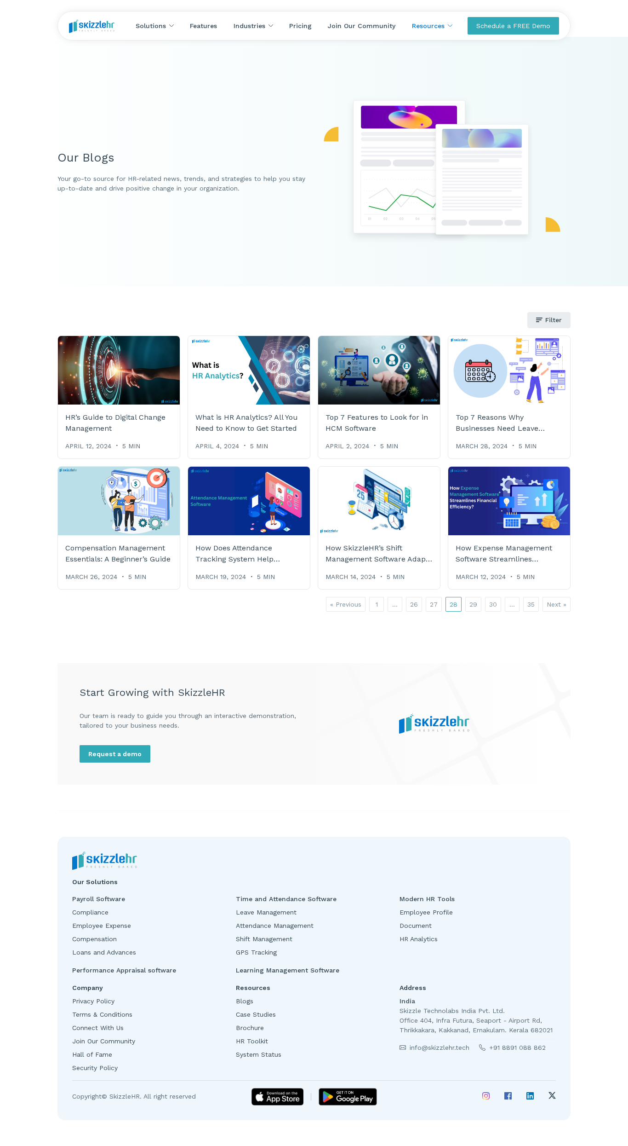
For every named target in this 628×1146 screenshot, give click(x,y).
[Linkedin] (530, 1096)
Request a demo (115, 754)
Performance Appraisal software (124, 970)
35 (531, 604)
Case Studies (260, 1014)
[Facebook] (508, 1096)
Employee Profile (426, 912)
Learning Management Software (287, 970)
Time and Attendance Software (287, 899)
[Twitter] (552, 1096)
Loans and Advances (104, 952)
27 (434, 604)
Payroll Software (98, 899)
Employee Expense (101, 925)
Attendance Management (275, 925)
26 (414, 604)
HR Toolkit (254, 1041)
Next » (556, 604)
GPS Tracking (256, 952)
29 (473, 604)
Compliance (90, 912)
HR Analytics (419, 939)
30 (493, 604)
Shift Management (264, 939)
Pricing (300, 25)
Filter (553, 320)
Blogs (249, 1001)
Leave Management (266, 912)
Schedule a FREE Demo (513, 25)
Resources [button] (428, 25)
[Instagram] (486, 1096)
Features (203, 25)
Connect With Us (99, 1027)
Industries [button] (249, 25)
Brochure (252, 1027)
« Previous (345, 604)
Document (416, 925)
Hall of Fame (93, 1054)
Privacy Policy (94, 1001)
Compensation (94, 939)
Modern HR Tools (427, 899)
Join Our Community (361, 25)
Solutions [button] (151, 25)
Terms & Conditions (103, 1014)
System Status (261, 1054)
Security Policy (96, 1067)
